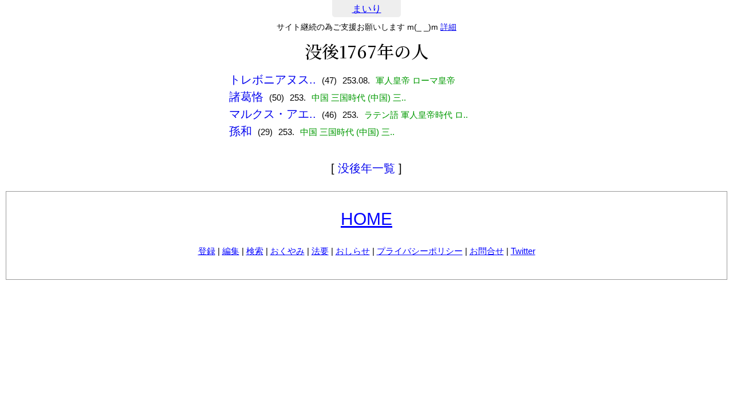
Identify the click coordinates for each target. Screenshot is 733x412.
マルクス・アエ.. (272, 114)
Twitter (523, 251)
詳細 (448, 26)
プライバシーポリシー (420, 251)
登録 (206, 251)
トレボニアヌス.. (272, 79)
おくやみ (287, 251)
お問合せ (487, 251)
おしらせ (353, 251)
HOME (366, 218)
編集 (230, 251)
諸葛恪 (246, 96)
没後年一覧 (366, 168)
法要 (320, 251)
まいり (366, 8)
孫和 (240, 131)
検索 (254, 251)
